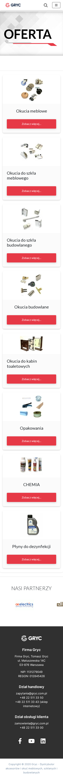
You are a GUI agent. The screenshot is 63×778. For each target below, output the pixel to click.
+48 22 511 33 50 (31, 697)
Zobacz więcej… (31, 123)
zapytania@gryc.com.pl (31, 693)
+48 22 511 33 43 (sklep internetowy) (31, 704)
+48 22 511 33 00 (31, 727)
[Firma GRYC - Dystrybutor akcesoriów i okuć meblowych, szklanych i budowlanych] (13, 5)
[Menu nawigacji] (56, 5)
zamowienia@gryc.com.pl (31, 723)
